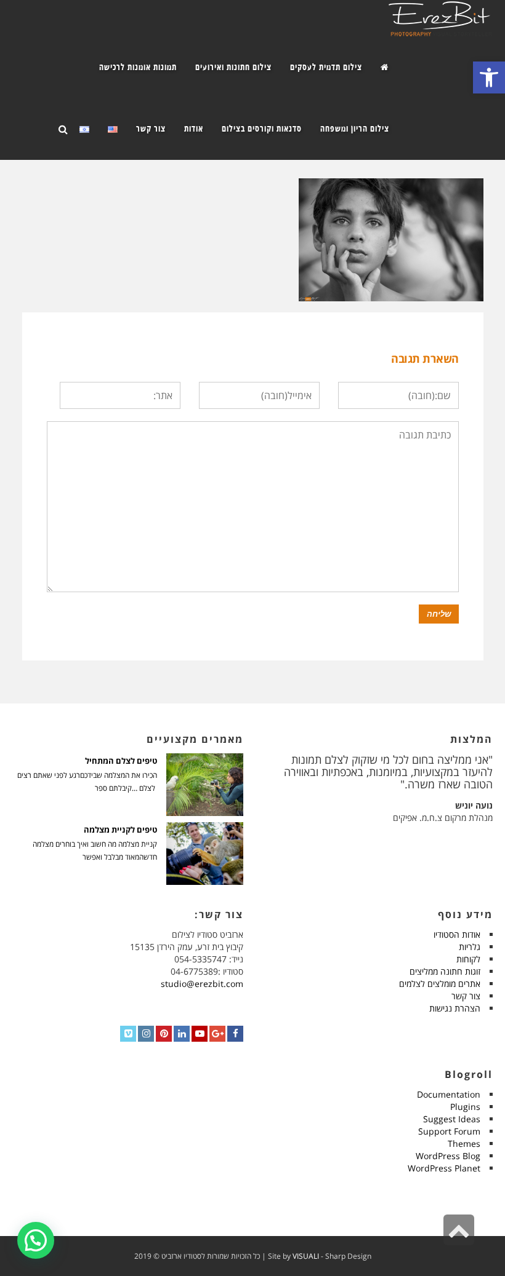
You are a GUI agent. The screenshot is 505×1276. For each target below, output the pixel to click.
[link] (489, 77)
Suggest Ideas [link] (451, 1119)
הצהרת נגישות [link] (454, 1008)
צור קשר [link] (465, 996)
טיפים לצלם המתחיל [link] (121, 761)
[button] (35, 1240)
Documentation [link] (448, 1094)
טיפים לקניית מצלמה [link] (120, 830)
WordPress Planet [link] (444, 1168)
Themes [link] (464, 1143)
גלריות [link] (469, 947)
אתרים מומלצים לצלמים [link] (439, 983)
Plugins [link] (465, 1106)
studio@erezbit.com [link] (202, 983)
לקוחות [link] (468, 959)
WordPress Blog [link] (448, 1156)
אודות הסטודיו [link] (457, 934)
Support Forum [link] (449, 1131)
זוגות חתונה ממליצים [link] (445, 971)
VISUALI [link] (306, 1256)
